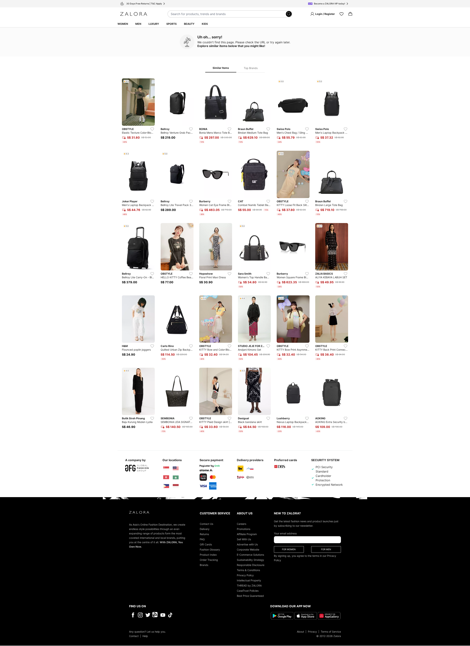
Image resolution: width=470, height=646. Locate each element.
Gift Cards (206, 544)
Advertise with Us (247, 544)
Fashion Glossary (210, 549)
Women (123, 23)
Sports (171, 23)
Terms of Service (331, 631)
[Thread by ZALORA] (155, 615)
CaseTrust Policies (247, 590)
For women (289, 549)
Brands (204, 565)
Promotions (243, 529)
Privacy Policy (245, 575)
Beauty (189, 23)
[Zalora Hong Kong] (166, 477)
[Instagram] (140, 615)
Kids (205, 23)
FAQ (202, 539)
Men (138, 23)
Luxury (154, 23)
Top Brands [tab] (251, 68)
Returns (204, 534)
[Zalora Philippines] (166, 486)
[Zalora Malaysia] (175, 468)
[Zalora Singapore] (166, 468)
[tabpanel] (235, 256)
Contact (134, 636)
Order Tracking (209, 559)
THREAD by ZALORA (249, 585)
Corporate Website (248, 549)
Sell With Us (244, 539)
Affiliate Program (247, 534)
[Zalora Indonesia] (175, 486)
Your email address (285, 533)
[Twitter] (148, 615)
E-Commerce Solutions (250, 554)
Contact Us (206, 523)
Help (145, 636)
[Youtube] (163, 615)
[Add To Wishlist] (152, 129)
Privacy (312, 631)
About (300, 631)
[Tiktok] (194, 615)
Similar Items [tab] (221, 67)
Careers (241, 523)
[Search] (289, 14)
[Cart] (350, 14)
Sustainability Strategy (250, 559)
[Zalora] (134, 14)
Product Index (208, 554)
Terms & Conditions (248, 570)
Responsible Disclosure (250, 565)
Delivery (204, 529)
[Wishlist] (341, 14)
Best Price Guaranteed (250, 595)
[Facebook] (133, 615)
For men (326, 549)
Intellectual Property (249, 580)
